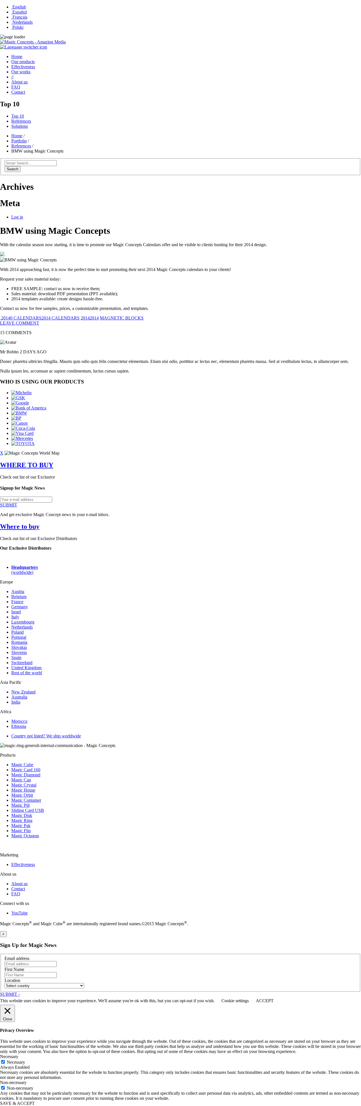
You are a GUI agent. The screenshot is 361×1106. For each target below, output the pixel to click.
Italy (15, 616)
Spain (16, 657)
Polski (17, 27)
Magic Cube (22, 764)
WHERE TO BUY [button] (26, 465)
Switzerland (21, 662)
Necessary (16, 1062)
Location (12, 980)
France (17, 601)
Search (12, 169)
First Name (14, 969)
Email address (17, 958)
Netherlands (22, 627)
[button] (23, 47)
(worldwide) (24, 570)
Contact (18, 92)
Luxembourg (22, 622)
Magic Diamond (25, 774)
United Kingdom (26, 667)
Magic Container (26, 800)
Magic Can (21, 779)
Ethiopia (18, 726)
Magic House (23, 790)
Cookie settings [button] (235, 1000)
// (12, 76)
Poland (17, 632)
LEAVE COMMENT (19, 323)
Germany (19, 606)
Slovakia (19, 647)
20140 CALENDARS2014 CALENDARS (40, 318)
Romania (19, 642)
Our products (23, 61)
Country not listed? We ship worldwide (46, 735)
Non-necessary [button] (13, 1082)
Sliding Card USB (27, 810)
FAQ (15, 87)
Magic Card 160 (25, 769)
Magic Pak (20, 825)
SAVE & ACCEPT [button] (17, 1103)
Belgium (19, 596)
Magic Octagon (25, 835)
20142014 (90, 318)
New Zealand (23, 691)
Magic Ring (21, 820)
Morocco (19, 721)
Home (16, 56)
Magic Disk (21, 815)
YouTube (19, 913)
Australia (19, 697)
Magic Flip (21, 830)
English (18, 7)
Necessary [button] (9, 1056)
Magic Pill (20, 805)
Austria (17, 591)
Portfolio (19, 140)
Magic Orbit (22, 795)
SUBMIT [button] (8, 505)
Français (19, 17)
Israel (16, 611)
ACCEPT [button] (265, 1000)
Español (19, 12)
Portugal (18, 637)
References (21, 121)
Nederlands (22, 22)
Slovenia (19, 652)
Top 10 (17, 116)
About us (19, 82)
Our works (20, 71)
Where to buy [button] (19, 526)
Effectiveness (23, 66)
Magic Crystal (23, 785)
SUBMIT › (10, 994)
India (15, 702)
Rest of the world (26, 672)
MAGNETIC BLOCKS (122, 318)
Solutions (19, 126)
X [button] (1, 453)
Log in (17, 217)
